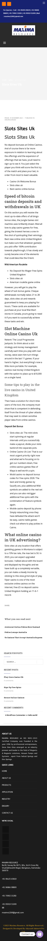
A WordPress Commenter (15, 715)
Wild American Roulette (16, 264)
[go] (40, 662)
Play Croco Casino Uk (13, 677)
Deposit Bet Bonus (14, 426)
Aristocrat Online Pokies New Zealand (22, 627)
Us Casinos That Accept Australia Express (23, 637)
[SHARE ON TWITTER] (6, 609)
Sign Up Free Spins (12, 687)
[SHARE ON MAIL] (25, 609)
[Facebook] (4, 4)
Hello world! (32, 715)
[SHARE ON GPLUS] (16, 609)
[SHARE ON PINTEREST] (20, 609)
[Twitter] (9, 4)
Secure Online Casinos (14, 697)
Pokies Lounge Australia (16, 632)
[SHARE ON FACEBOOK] (11, 609)
